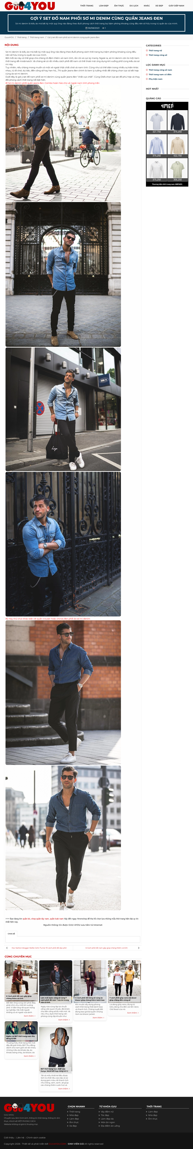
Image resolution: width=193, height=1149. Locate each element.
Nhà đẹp (73, 1115)
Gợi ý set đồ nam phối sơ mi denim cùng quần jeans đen (73, 37)
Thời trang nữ (155, 50)
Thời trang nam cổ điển (160, 74)
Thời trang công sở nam (160, 70)
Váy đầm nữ (107, 1111)
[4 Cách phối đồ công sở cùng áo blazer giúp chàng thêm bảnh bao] (90, 981)
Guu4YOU (9, 37)
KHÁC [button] (147, 5)
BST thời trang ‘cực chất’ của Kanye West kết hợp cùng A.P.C (54, 1070)
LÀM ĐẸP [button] (104, 5)
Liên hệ (20, 1137)
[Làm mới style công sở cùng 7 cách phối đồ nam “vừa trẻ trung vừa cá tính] (55, 981)
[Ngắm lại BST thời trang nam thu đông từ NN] (21, 1030)
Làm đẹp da (107, 1118)
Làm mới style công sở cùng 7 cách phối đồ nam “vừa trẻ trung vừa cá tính (55, 1000)
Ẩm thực (74, 1122)
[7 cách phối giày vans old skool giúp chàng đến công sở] (124, 981)
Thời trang (22, 37)
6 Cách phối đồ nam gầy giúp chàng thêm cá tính (107, 948)
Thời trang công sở (158, 55)
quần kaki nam (57, 918)
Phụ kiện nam (155, 79)
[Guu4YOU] (30, 5)
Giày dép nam (176, 5)
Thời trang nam (37, 37)
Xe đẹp (73, 1125)
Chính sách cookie (35, 1137)
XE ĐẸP (159, 5)
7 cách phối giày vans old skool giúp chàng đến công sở (122, 999)
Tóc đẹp (105, 1115)
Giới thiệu (9, 1137)
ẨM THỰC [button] (119, 5)
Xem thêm (29, 1016)
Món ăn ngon (108, 1122)
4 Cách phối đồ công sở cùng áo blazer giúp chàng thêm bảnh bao (90, 999)
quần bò (26, 918)
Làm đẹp (74, 1118)
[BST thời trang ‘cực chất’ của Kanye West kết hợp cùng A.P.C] (55, 1048)
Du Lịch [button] (134, 5)
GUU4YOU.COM (57, 1143)
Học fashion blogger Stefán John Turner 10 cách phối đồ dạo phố (39, 948)
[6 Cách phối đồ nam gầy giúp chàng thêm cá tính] (21, 980)
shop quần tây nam (40, 918)
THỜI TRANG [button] (86, 5)
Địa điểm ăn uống (110, 1125)
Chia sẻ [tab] (11, 934)
